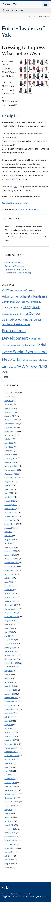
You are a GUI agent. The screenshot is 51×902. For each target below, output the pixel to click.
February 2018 (10, 690)
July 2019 (8, 624)
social (32, 345)
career (21, 290)
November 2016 (11, 748)
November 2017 (11, 701)
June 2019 (8, 628)
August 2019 (9, 620)
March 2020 (9, 593)
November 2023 (11, 424)
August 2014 (9, 852)
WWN (23, 366)
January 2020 (10, 601)
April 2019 (8, 636)
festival (14, 307)
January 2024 (10, 416)
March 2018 (9, 686)
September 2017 (11, 709)
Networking (20, 319)
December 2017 (11, 698)
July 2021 (8, 532)
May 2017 (8, 725)
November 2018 (11, 655)
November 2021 (11, 516)
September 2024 (11, 393)
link (15, 186)
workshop (12, 367)
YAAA (33, 366)
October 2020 (10, 566)
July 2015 (8, 810)
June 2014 (8, 860)
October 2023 (10, 428)
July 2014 (8, 856)
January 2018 (10, 694)
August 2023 (10, 435)
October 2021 (10, 520)
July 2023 (8, 439)
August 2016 (9, 759)
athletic (13, 290)
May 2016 (8, 771)
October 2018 (10, 659)
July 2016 (8, 763)
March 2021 (9, 547)
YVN (5, 372)
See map (10, 94)
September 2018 (11, 663)
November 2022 (11, 470)
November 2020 (11, 563)
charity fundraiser (35, 296)
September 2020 (11, 570)
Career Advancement (13, 262)
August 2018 (9, 667)
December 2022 (11, 466)
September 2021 (11, 524)
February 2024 (10, 412)
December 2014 (11, 837)
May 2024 (8, 401)
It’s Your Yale (10, 4)
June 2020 (8, 582)
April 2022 (9, 497)
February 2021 (10, 551)
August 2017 (9, 713)
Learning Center (26, 313)
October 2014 (10, 844)
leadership (7, 314)
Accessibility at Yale (10, 894)
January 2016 (10, 786)
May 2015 (8, 817)
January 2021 (10, 555)
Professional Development (25, 209)
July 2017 (8, 717)
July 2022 (8, 485)
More (7, 377)
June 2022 (8, 489)
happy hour (31, 307)
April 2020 (9, 590)
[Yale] (5, 888)
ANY (5, 290)
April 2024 (9, 404)
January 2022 (10, 509)
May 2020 (8, 586)
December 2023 (11, 420)
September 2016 (11, 756)
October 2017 (10, 705)
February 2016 (10, 783)
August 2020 (10, 574)
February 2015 (10, 829)
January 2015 (10, 833)
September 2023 (11, 431)
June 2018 (8, 674)
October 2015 (10, 798)
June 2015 (8, 813)
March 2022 (9, 501)
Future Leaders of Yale (23, 32)
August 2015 (9, 806)
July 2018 (8, 671)
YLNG (42, 366)
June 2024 (8, 397)
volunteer (42, 360)
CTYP (30, 301)
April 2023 (9, 451)
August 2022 (10, 481)
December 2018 (11, 651)
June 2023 (8, 443)
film (20, 307)
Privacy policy (26, 894)
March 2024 (9, 408)
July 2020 (8, 578)
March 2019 (9, 640)
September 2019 (11, 617)
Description (10, 115)
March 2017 (9, 732)
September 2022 (11, 478)
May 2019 (8, 632)
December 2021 (11, 512)
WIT (4, 367)
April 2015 (8, 821)
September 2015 (11, 802)
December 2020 (11, 559)
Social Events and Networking (17, 273)
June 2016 (8, 767)
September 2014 (11, 848)
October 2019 (10, 613)
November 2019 (11, 609)
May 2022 (8, 493)
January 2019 (10, 647)
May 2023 (8, 447)
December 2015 (11, 790)
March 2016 (9, 779)
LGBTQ (7, 319)
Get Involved (26, 237)
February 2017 (10, 736)
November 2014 (11, 840)
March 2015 (9, 825)
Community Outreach (14, 266)
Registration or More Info (15, 203)
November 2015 (11, 794)
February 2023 (10, 458)
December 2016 (11, 744)
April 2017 (8, 728)
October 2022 (10, 474)
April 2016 (8, 775)
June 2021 (8, 536)
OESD (32, 319)
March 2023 (9, 455)
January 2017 (10, 740)
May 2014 (8, 864)
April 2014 (8, 867)
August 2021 (9, 528)
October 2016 (10, 752)
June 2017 (8, 721)
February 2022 (10, 505)
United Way (31, 360)
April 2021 (8, 543)
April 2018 (8, 682)
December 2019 (11, 605)
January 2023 (10, 462)
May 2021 (8, 539)
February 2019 (10, 644)
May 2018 (8, 678)
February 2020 (10, 597)
